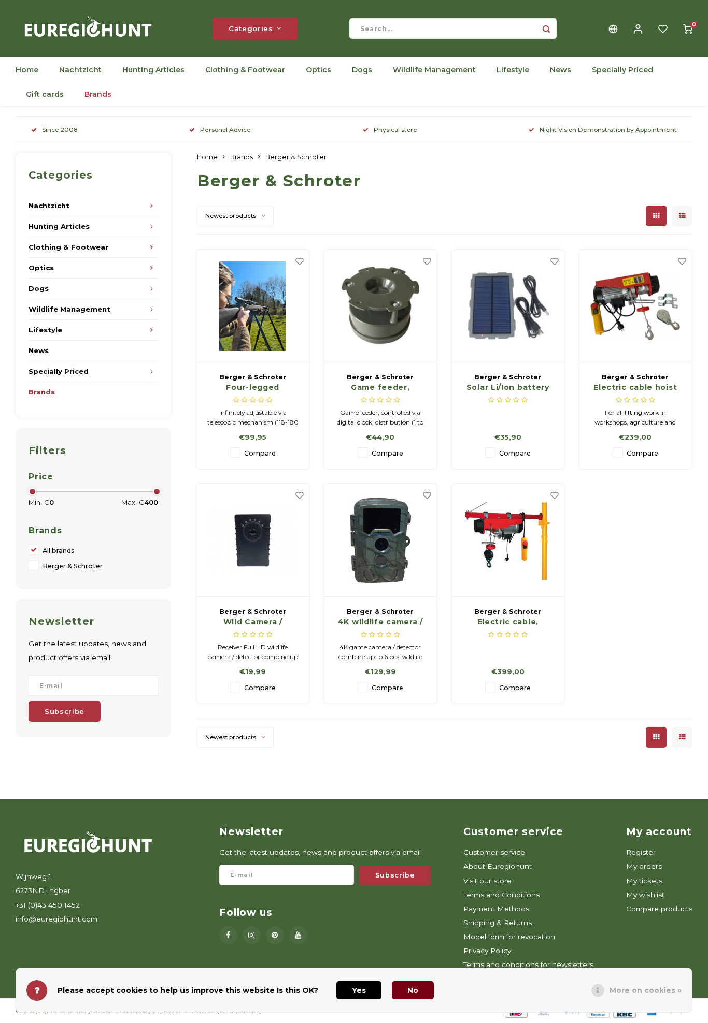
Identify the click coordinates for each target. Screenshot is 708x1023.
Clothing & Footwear (245, 70)
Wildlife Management (434, 70)
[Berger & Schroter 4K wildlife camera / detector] (380, 540)
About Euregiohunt (497, 866)
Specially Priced (622, 70)
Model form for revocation (509, 936)
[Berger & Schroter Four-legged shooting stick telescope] (253, 306)
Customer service (494, 852)
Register (641, 852)
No (412, 990)
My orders (644, 866)
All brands (59, 550)
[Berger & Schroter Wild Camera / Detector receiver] (253, 540)
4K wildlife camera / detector (380, 622)
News (560, 70)
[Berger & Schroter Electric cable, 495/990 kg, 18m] (508, 540)
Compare (260, 453)
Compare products (659, 908)
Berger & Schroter (73, 566)
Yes (359, 990)
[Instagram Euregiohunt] (252, 935)
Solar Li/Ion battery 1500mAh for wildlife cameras (507, 388)
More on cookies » (646, 990)
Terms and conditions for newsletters (528, 964)
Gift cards (45, 94)
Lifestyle (513, 70)
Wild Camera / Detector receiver (253, 622)
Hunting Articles (153, 70)
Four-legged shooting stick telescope (253, 388)
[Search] (546, 28)
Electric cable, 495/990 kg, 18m (508, 622)
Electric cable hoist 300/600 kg (635, 388)
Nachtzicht (80, 70)
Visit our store (487, 880)
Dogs (362, 70)
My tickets (644, 880)
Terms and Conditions (501, 894)
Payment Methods (496, 908)
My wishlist (645, 894)
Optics (318, 70)
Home (27, 70)
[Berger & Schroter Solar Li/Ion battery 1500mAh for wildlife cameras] (508, 306)
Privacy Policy (487, 950)
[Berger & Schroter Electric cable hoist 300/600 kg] (635, 306)
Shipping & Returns (497, 922)
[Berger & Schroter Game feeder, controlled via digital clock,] (380, 306)
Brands (97, 94)
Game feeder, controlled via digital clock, (380, 388)
